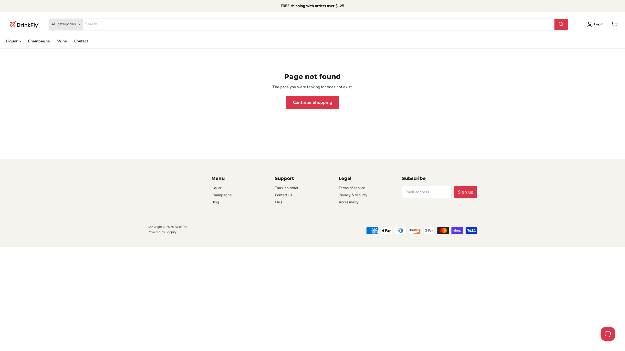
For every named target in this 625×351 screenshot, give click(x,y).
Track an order (286, 187)
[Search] (561, 24)
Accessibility (349, 202)
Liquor (12, 41)
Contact (81, 41)
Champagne (39, 41)
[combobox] (318, 24)
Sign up (465, 192)
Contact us (283, 195)
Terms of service (352, 187)
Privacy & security (353, 195)
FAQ (278, 202)
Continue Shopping (312, 102)
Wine (62, 41)
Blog (215, 202)
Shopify (171, 232)
